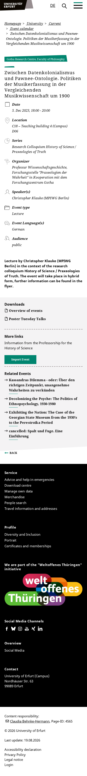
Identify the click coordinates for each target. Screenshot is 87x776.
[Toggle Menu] (78, 5)
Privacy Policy (15, 754)
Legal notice (13, 759)
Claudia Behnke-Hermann (30, 721)
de (52, 5)
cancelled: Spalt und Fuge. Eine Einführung (36, 433)
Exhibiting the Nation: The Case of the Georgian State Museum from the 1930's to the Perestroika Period (43, 417)
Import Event (20, 359)
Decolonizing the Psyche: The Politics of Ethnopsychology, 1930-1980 (43, 401)
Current (54, 23)
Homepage (12, 23)
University (34, 23)
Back (13, 453)
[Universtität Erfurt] (16, 5)
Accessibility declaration (22, 749)
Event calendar (21, 28)
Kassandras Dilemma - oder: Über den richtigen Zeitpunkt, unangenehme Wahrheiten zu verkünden (42, 385)
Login (8, 764)
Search (64, 5)
